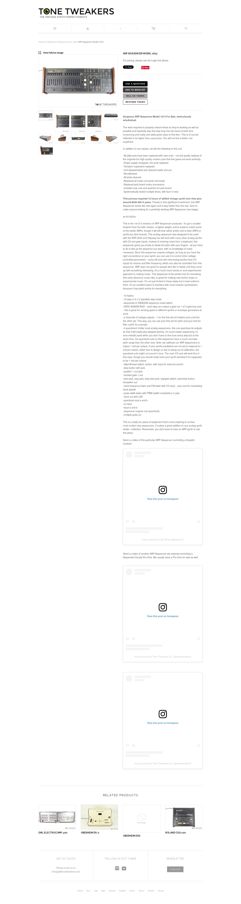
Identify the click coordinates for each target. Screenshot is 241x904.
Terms (141, 891)
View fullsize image (51, 53)
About (80, 891)
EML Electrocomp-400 (53, 832)
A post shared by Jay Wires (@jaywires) (162, 539)
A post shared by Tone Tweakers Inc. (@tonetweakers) (162, 656)
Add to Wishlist (135, 90)
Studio (161, 891)
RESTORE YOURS (135, 102)
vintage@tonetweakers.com (65, 871)
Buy (88, 891)
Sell (95, 891)
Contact (122, 891)
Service (112, 891)
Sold (103, 891)
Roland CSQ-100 (175, 832)
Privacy (151, 891)
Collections (51, 42)
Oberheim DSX (131, 835)
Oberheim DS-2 (90, 832)
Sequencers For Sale (67, 42)
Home (41, 42)
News (132, 891)
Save (147, 67)
